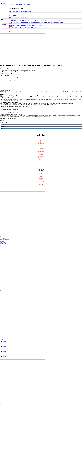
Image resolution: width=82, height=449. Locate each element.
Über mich (4, 24)
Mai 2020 (41, 173)
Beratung (4, 3)
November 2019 (41, 182)
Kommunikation (41, 149)
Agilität (41, 140)
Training (3, 19)
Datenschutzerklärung (6, 339)
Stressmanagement (41, 159)
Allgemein (41, 142)
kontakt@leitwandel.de (4, 243)
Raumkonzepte (41, 156)
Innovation (41, 146)
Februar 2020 (41, 178)
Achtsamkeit (41, 138)
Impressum (4, 341)
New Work (41, 154)
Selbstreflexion (41, 157)
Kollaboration (41, 148)
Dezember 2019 (41, 181)
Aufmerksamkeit (41, 145)
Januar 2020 (41, 179)
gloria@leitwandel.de (4, 337)
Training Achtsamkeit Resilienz (7, 342)
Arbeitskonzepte (41, 143)
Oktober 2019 (41, 184)
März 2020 (41, 176)
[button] (3, 124)
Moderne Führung (41, 151)
